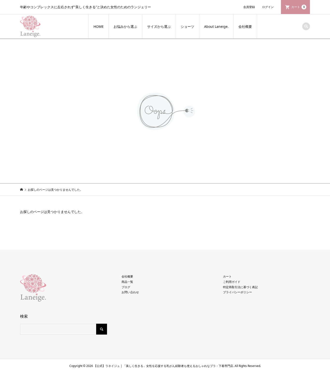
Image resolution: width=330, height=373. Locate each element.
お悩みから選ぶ (125, 26)
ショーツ (187, 26)
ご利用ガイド (231, 282)
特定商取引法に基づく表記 (240, 287)
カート (298, 7)
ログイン (268, 7)
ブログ (126, 287)
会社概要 (245, 26)
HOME (98, 26)
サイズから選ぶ (159, 26)
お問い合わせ (130, 292)
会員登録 (249, 7)
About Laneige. (216, 26)
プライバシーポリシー (237, 292)
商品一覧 (127, 282)
